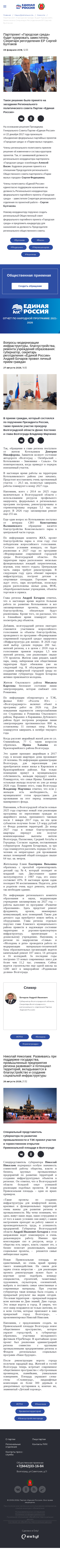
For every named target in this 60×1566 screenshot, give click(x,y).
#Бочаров (40, 1037)
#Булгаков (19, 240)
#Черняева (30, 254)
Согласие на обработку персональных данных (30, 1522)
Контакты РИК (39, 1444)
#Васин (40, 240)
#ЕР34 (19, 1037)
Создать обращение (30, 286)
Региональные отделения (13, 1445)
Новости (41, 15)
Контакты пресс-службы (14, 1453)
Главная (7, 15)
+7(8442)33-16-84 (29, 1466)
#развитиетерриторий (30, 1411)
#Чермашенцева (40, 247)
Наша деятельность (24, 15)
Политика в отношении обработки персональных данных (30, 1518)
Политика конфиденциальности (30, 1514)
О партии (10, 1439)
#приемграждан (30, 1044)
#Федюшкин (17, 247)
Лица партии (39, 1439)
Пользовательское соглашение (30, 1512)
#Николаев (40, 1404)
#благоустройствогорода (30, 1418)
